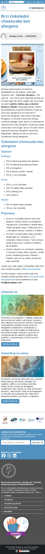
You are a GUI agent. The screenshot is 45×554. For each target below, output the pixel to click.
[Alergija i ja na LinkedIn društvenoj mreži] (7, 2)
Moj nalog (32, 2)
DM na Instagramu (31, 269)
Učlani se (8, 500)
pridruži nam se (10, 344)
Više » (38, 492)
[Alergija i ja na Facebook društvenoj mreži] (2, 2)
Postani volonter (12, 504)
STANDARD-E (32, 549)
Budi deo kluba (11, 508)
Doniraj (8, 496)
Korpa (41, 2)
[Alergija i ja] (3, 9)
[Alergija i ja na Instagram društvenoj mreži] (4, 2)
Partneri (8, 511)
